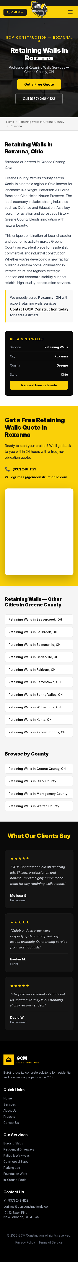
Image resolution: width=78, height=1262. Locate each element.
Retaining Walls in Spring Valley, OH (35, 694)
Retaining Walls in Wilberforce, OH (34, 707)
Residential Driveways (18, 1149)
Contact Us (11, 1122)
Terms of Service (51, 1242)
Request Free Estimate (39, 385)
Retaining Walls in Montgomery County (37, 793)
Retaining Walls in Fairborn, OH (31, 669)
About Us (9, 1110)
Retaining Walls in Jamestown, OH (34, 682)
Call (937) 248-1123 (39, 98)
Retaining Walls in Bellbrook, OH (32, 632)
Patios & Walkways (16, 1155)
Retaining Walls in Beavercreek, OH (35, 619)
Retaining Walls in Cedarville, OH (33, 657)
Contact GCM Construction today (39, 309)
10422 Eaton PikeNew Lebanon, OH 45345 (21, 1215)
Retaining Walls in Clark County (32, 781)
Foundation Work (15, 1174)
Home (7, 1098)
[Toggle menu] (70, 12)
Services (9, 1104)
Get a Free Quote (39, 84)
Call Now (17, 12)
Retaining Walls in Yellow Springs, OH (36, 732)
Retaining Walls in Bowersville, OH (34, 644)
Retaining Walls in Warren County (33, 806)
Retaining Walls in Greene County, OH (37, 768)
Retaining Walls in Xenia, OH (30, 719)
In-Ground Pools (14, 1180)
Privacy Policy (25, 1242)
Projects (9, 1116)
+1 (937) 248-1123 (15, 1200)
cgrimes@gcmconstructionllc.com (26, 1206)
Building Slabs (13, 1143)
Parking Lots (12, 1167)
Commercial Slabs (15, 1161)
